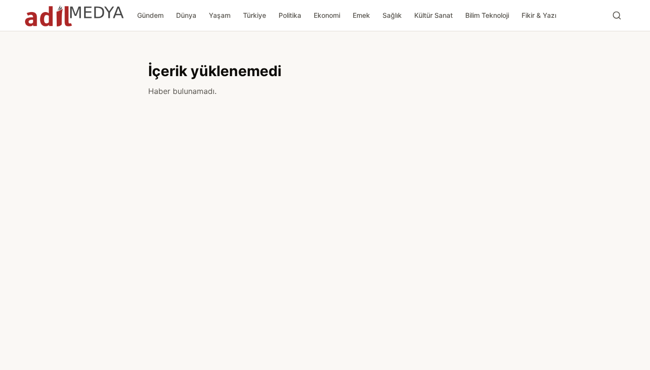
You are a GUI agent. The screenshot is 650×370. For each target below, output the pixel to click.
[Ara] (616, 15)
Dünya (186, 15)
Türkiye (254, 15)
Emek (361, 15)
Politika (290, 15)
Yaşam (219, 15)
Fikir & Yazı (539, 15)
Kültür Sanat (433, 15)
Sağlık (392, 15)
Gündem (150, 15)
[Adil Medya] (74, 15)
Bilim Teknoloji (487, 15)
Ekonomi (327, 15)
